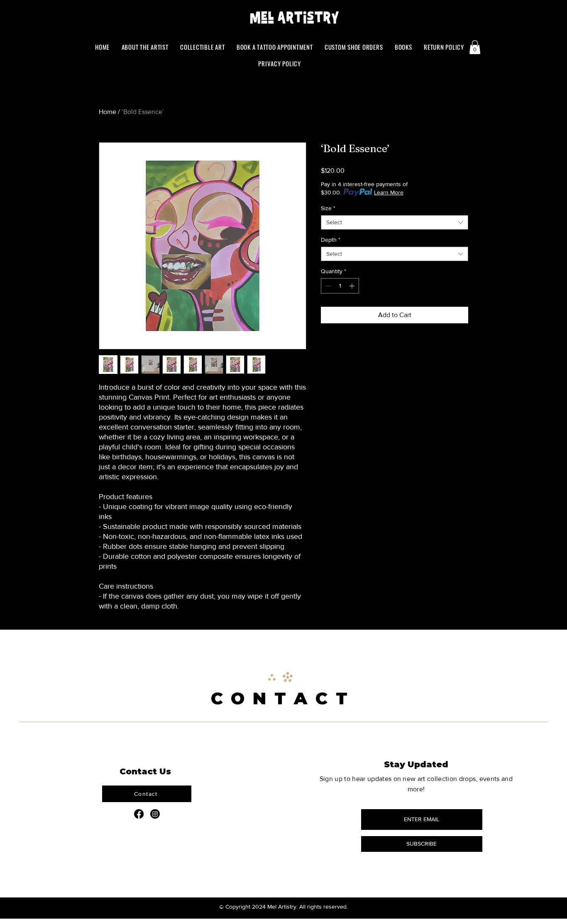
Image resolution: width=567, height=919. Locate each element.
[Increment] (352, 286)
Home (107, 111)
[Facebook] (139, 814)
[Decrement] (327, 286)
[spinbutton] (339, 286)
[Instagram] (155, 814)
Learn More (388, 192)
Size (328, 208)
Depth (330, 239)
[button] (403, 46)
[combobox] (394, 222)
